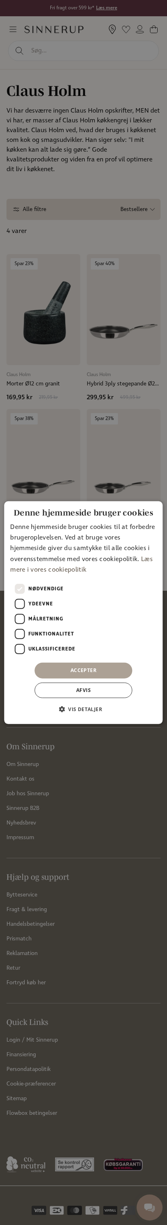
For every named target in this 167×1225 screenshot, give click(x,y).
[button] (83, 709)
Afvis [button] (83, 690)
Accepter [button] (83, 670)
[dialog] (83, 612)
